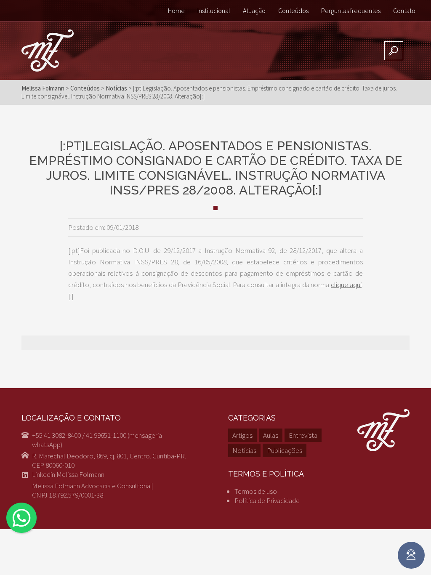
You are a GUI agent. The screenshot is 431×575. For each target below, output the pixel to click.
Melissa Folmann (42, 88)
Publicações (284, 450)
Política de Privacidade (267, 500)
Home (176, 10)
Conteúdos (293, 10)
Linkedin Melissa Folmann (68, 474)
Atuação (254, 10)
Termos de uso (255, 491)
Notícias (244, 450)
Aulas (270, 435)
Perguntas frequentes (350, 10)
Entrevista (303, 435)
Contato (404, 10)
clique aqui (346, 284)
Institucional (213, 10)
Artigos (242, 435)
